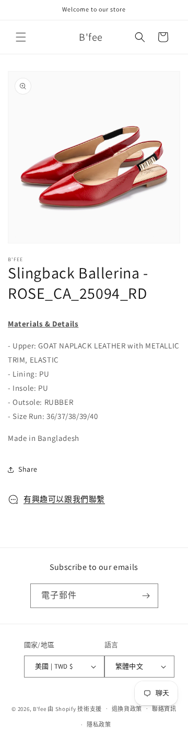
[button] (20, 37)
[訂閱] (146, 595)
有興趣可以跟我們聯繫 (64, 499)
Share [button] (28, 469)
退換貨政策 (127, 709)
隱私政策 (99, 724)
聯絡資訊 (164, 709)
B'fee (39, 708)
